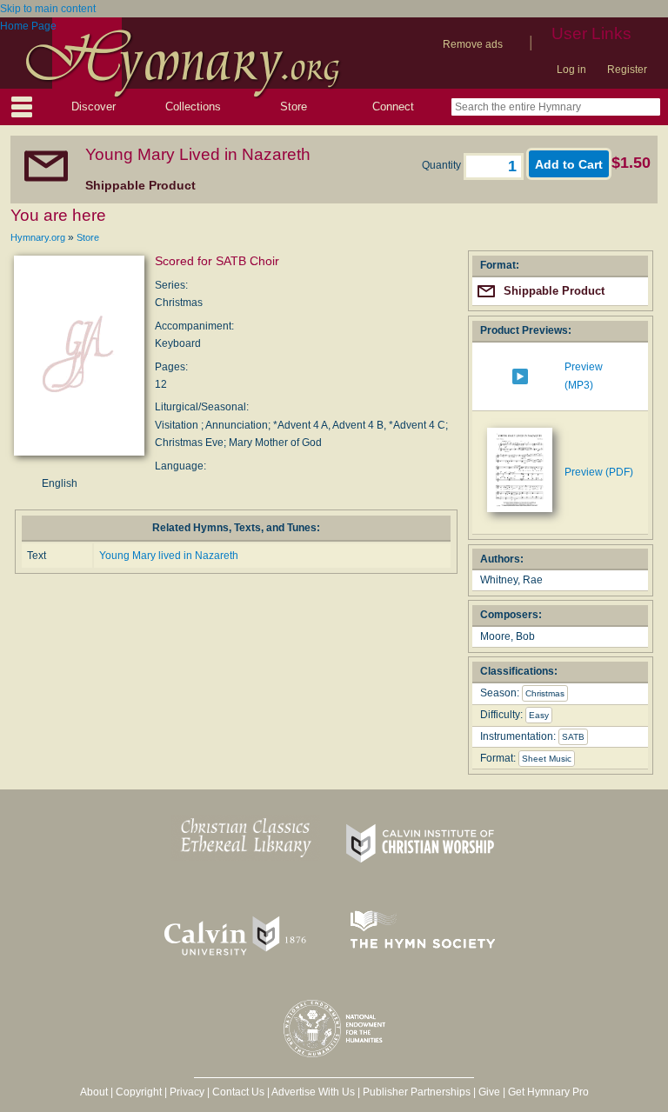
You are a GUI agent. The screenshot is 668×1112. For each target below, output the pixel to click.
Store (293, 106)
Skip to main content (48, 9)
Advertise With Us (313, 1092)
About (94, 1092)
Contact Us (238, 1092)
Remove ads (473, 44)
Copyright (139, 1092)
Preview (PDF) (598, 472)
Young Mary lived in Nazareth (168, 555)
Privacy (187, 1092)
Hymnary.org (37, 237)
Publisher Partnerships (417, 1092)
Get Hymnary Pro (548, 1092)
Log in (571, 69)
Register (627, 69)
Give (489, 1092)
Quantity (443, 165)
